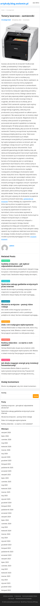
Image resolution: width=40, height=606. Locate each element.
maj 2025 (4, 485)
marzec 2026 (5, 450)
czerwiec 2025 (6, 482)
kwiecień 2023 (6, 573)
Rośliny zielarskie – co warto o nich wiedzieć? (17, 344)
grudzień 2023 (6, 545)
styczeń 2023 (5, 583)
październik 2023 (7, 552)
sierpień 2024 (6, 517)
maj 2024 (4, 527)
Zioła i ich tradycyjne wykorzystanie (17, 324)
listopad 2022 (6, 590)
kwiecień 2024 (6, 531)
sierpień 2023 (6, 559)
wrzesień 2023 (6, 555)
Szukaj (3, 393)
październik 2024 (7, 510)
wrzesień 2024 (6, 513)
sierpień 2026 (6, 432)
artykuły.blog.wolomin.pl (14, 3)
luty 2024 (4, 538)
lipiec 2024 (5, 520)
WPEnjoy (35, 602)
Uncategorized (10, 10)
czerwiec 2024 (6, 524)
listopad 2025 (6, 464)
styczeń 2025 (5, 499)
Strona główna (8, 596)
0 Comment (26, 20)
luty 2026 (4, 454)
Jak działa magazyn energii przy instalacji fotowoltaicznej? (19, 364)
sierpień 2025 (6, 475)
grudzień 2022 (6, 587)
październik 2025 (7, 467)
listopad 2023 (6, 548)
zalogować (12, 386)
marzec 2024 (5, 534)
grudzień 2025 (6, 460)
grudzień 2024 (6, 503)
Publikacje (17, 596)
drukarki (33, 237)
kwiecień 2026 (6, 447)
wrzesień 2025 (6, 471)
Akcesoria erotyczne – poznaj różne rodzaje (17, 305)
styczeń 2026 (5, 457)
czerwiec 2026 (6, 439)
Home (2, 10)
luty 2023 (4, 580)
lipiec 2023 (5, 562)
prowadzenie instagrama (24, 598)
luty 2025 (4, 496)
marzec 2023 (5, 576)
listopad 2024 (6, 506)
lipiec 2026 (5, 436)
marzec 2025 (5, 492)
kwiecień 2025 (6, 489)
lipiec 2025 (5, 478)
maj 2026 (4, 443)
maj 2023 (4, 569)
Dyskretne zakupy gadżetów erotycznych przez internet (19, 285)
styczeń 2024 (5, 541)
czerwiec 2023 (6, 566)
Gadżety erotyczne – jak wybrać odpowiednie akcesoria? (15, 265)
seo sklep (11, 598)
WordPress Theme (26, 602)
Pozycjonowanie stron (29, 596)
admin (11, 246)
